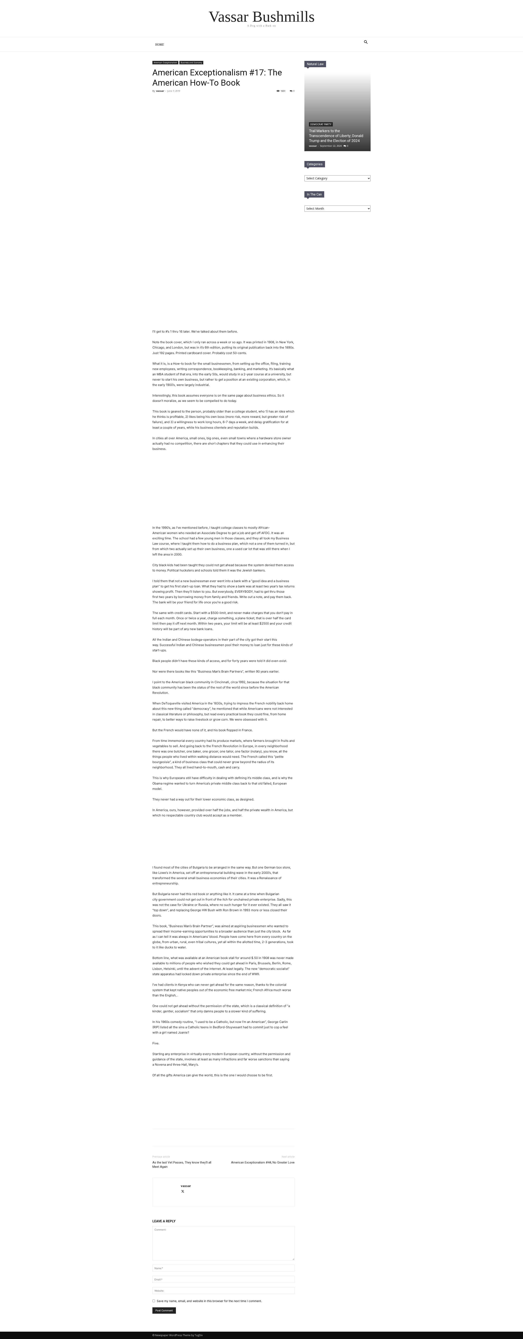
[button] (366, 43)
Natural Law (315, 64)
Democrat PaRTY (320, 124)
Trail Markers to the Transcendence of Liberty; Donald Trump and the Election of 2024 (336, 136)
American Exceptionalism (165, 62)
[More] (201, 1137)
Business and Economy (191, 62)
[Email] (191, 1137)
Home (159, 44)
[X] (182, 1137)
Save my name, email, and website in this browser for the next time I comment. (209, 1301)
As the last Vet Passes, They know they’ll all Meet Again (181, 1165)
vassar (160, 90)
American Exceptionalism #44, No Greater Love (263, 1162)
